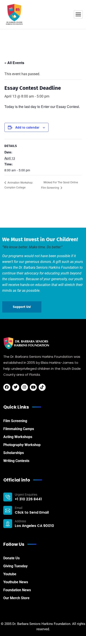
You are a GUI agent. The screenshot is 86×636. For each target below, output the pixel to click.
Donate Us (11, 558)
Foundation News (17, 590)
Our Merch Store (16, 598)
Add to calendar (27, 127)
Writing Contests (16, 461)
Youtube (9, 574)
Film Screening (15, 421)
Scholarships (13, 453)
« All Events (14, 62)
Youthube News (15, 582)
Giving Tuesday (15, 566)
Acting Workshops (17, 437)
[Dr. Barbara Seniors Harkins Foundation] (14, 14)
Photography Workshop (22, 445)
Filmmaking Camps (18, 429)
